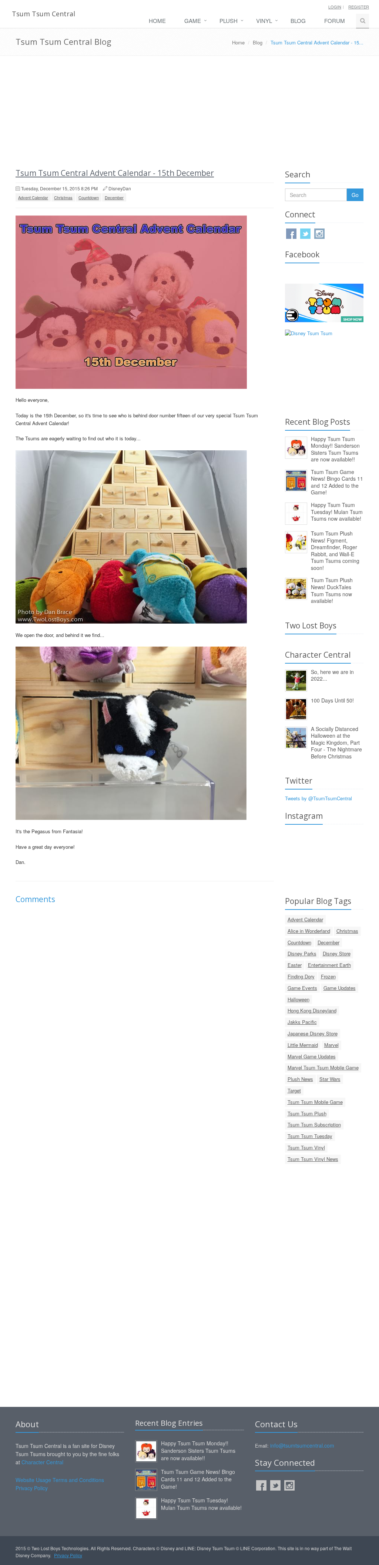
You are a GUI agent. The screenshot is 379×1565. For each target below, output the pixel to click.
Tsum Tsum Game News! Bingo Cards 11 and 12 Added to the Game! (337, 482)
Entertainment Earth (329, 964)
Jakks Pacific (302, 1021)
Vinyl (264, 20)
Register (358, 7)
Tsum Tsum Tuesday (310, 1135)
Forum (334, 20)
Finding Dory (301, 976)
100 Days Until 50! (332, 700)
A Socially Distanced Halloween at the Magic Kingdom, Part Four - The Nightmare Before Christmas (336, 742)
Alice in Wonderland (309, 930)
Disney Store (337, 953)
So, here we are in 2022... (332, 675)
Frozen (328, 976)
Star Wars (330, 1078)
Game (192, 20)
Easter (295, 964)
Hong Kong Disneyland (312, 1010)
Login (334, 7)
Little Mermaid (303, 1044)
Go (355, 194)
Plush (228, 20)
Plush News (300, 1078)
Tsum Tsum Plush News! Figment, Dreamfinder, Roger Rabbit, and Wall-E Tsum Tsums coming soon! (335, 550)
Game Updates (339, 987)
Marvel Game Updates (312, 1056)
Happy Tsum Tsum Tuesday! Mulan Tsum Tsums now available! (337, 511)
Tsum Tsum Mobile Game (315, 1101)
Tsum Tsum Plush (307, 1113)
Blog (298, 20)
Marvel (331, 1044)
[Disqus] (145, 1014)
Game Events (302, 987)
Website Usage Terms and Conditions (60, 1480)
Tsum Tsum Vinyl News (313, 1158)
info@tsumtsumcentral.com (302, 1445)
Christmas (63, 197)
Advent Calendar (33, 197)
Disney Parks (302, 953)
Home (157, 20)
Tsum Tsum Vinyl (306, 1147)
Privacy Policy (32, 1488)
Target (294, 1090)
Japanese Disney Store (313, 1033)
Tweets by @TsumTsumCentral (318, 798)
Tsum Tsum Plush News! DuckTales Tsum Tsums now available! (332, 590)
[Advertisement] (189, 111)
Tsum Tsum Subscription (314, 1124)
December (114, 197)
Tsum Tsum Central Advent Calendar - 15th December (115, 173)
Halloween (298, 999)
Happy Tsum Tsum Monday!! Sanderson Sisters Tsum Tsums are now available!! (335, 449)
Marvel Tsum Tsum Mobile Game (323, 1067)
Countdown (88, 197)
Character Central (42, 1462)
